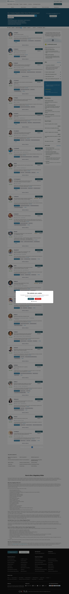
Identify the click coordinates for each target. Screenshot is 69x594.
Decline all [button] (38, 298)
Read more (42, 296)
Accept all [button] (31, 298)
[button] (34, 301)
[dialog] (34, 297)
